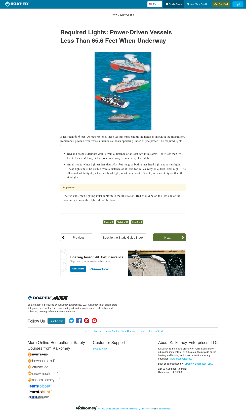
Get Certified (221, 4)
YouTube (94, 320)
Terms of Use (164, 408)
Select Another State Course (120, 331)
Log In (238, 4)
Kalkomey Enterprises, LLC (197, 363)
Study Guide (175, 4)
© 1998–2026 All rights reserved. (113, 408)
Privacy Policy (147, 408)
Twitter (71, 320)
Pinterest (86, 320)
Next (167, 237)
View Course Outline (123, 14)
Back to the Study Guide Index (123, 237)
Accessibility (134, 408)
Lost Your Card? (198, 4)
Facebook (79, 320)
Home (142, 331)
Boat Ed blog (56, 321)
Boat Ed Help (100, 348)
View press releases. (181, 358)
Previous (79, 237)
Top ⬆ (86, 331)
